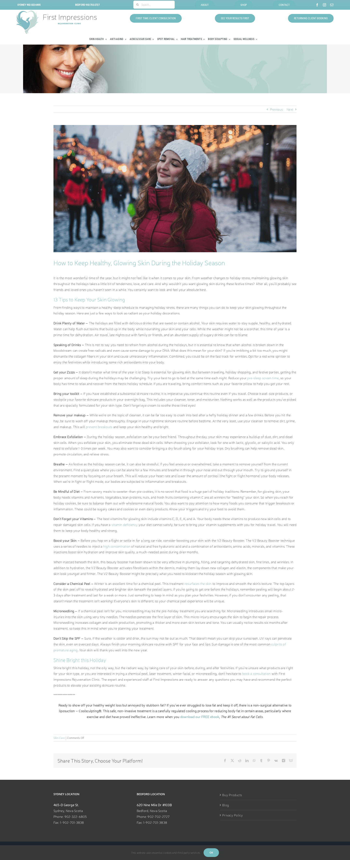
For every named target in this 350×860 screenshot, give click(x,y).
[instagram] (324, 4)
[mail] (331, 4)
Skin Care (59, 737)
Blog (225, 805)
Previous (276, 109)
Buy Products (232, 795)
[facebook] (317, 4)
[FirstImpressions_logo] (56, 12)
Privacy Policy (232, 815)
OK (211, 852)
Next (290, 109)
